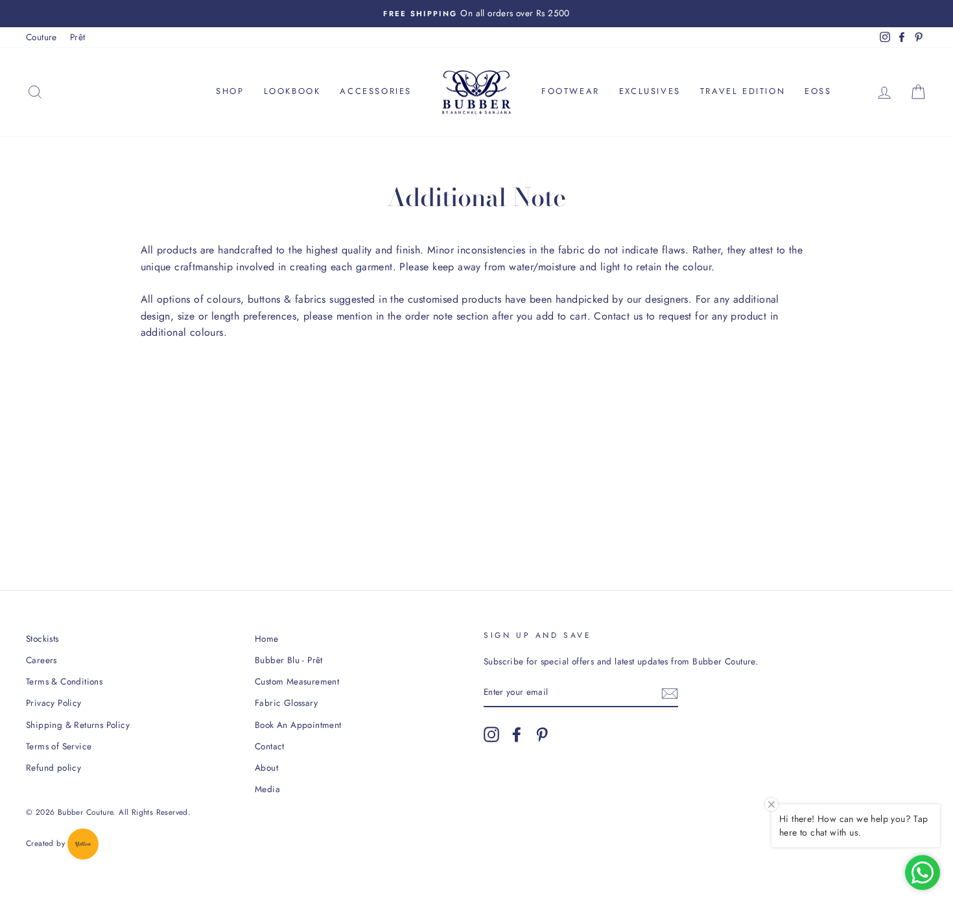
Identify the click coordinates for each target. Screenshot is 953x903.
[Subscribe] (669, 693)
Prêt (78, 36)
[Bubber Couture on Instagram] (491, 734)
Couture (41, 36)
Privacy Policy (54, 702)
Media (267, 788)
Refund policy (53, 767)
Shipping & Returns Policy (78, 724)
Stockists (42, 638)
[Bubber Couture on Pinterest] (542, 734)
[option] (476, 13)
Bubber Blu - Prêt (289, 659)
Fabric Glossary (286, 702)
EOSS (818, 91)
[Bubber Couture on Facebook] (516, 734)
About (266, 767)
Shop (230, 91)
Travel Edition (742, 91)
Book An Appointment (298, 724)
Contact (270, 746)
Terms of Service (58, 746)
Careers (41, 659)
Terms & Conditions (64, 681)
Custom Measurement (297, 681)
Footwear (570, 91)
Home (267, 638)
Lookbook (292, 91)
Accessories (376, 91)
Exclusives (650, 91)
